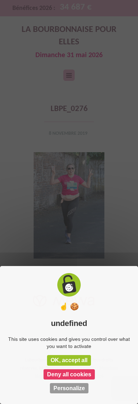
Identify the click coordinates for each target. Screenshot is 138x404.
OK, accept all (69, 360)
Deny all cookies (69, 374)
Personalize (69, 388)
